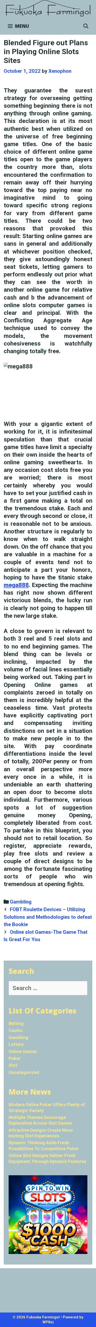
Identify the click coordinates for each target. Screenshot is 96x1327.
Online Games (23, 1051)
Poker (15, 1058)
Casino (16, 1030)
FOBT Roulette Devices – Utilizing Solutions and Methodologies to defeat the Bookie (48, 916)
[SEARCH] (86, 26)
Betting (16, 1023)
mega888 (16, 585)
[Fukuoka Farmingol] (48, 8)
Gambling (21, 902)
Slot (13, 1065)
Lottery (16, 1044)
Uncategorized (24, 1072)
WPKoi (48, 1322)
